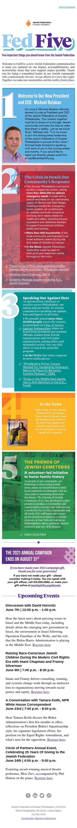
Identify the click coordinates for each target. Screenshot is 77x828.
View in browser (67, 7)
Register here (41, 644)
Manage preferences (45, 818)
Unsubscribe (27, 818)
